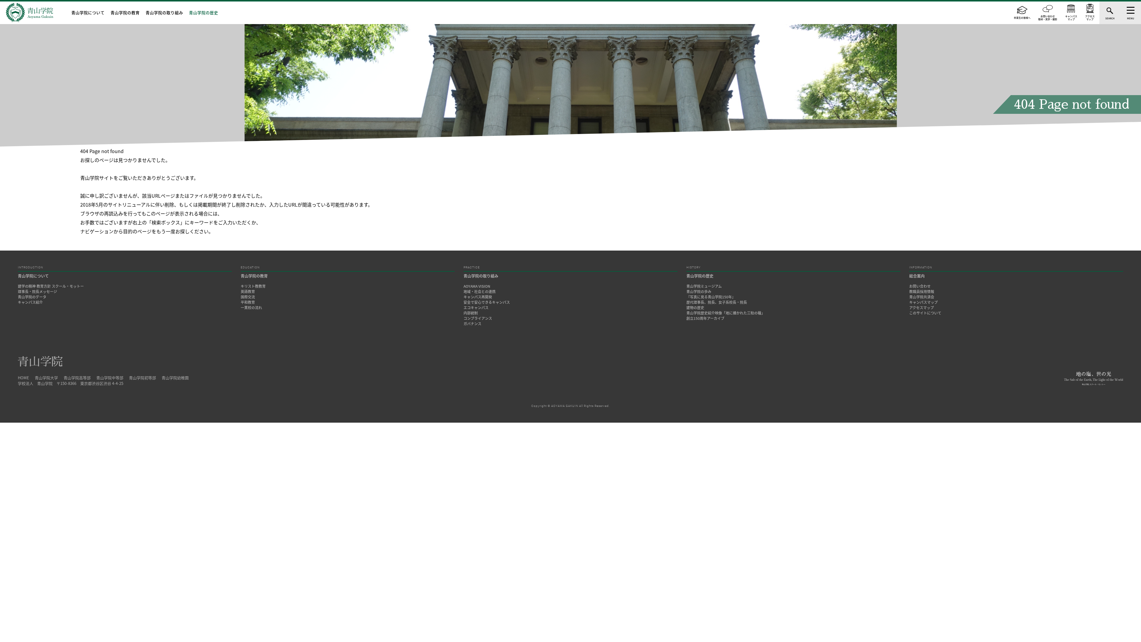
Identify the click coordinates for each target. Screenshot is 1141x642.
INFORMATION (920, 267)
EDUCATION (250, 267)
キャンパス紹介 (30, 302)
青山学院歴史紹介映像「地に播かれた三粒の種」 (725, 313)
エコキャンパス (476, 307)
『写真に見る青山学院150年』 (710, 297)
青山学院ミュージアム (704, 286)
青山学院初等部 (142, 377)
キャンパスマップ (923, 302)
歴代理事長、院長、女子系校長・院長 (716, 302)
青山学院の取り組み (164, 12)
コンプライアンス (478, 318)
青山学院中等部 (109, 377)
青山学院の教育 (125, 12)
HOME (23, 377)
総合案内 (917, 275)
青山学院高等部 (77, 377)
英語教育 (248, 291)
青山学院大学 (46, 377)
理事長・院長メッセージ (39, 291)
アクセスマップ (921, 307)
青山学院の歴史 (203, 12)
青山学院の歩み (698, 291)
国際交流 (248, 297)
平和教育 (248, 302)
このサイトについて (925, 313)
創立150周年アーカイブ (705, 318)
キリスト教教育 (253, 286)
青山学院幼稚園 (175, 377)
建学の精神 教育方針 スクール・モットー (51, 286)
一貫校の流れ (251, 307)
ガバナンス (472, 323)
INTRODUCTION (30, 267)
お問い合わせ (920, 286)
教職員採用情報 (921, 291)
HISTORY (693, 267)
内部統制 (471, 313)
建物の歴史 (695, 307)
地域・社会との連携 (480, 291)
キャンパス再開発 (478, 297)
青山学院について (88, 12)
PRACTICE (472, 267)
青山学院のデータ (32, 297)
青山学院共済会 (921, 297)
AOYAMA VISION (477, 286)
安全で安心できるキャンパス (487, 302)
